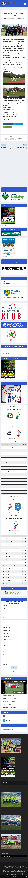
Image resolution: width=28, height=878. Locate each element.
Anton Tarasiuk (7, 661)
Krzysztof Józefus (7, 621)
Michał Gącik (6, 636)
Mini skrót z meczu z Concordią (10, 695)
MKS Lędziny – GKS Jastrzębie (9, 701)
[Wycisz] (22, 83)
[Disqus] (14, 169)
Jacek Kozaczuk (7, 645)
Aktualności (21, 18)
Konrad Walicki (7, 652)
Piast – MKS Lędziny (7, 704)
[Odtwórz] (3, 83)
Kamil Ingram (6, 618)
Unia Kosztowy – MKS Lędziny (9, 707)
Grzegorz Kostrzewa (8, 642)
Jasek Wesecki (7, 608)
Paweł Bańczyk (7, 630)
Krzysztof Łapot (7, 614)
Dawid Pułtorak (7, 648)
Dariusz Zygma (7, 611)
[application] (14, 78)
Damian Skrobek (7, 658)
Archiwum (5, 673)
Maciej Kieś (6, 633)
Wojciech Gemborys (8, 639)
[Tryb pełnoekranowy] (24, 83)
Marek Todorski (7, 655)
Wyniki (14, 671)
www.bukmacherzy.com (8, 729)
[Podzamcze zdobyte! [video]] (14, 30)
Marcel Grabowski (7, 605)
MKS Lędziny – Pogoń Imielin (9, 698)
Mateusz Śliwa (7, 627)
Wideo (9, 20)
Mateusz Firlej (6, 664)
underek (9, 18)
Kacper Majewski (7, 624)
